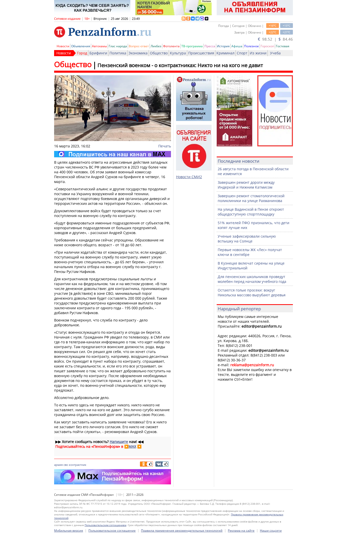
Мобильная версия (68, 530)
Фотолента (171, 46)
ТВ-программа (192, 46)
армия (58, 465)
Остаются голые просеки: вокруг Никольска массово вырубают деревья (252, 292)
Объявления (80, 46)
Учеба (275, 53)
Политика (117, 53)
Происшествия (201, 53)
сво (66, 465)
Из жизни (258, 53)
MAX (132, 446)
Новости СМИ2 (189, 176)
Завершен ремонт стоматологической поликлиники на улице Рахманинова (251, 198)
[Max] (112, 154)
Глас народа (118, 46)
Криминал (225, 53)
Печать (164, 146)
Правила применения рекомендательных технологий (182, 530)
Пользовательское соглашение (112, 530)
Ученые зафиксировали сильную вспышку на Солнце (247, 238)
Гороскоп (267, 46)
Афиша (236, 46)
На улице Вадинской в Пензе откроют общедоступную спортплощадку (251, 212)
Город (82, 53)
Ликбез (156, 46)
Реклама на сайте (241, 530)
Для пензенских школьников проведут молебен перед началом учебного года (252, 279)
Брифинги (98, 53)
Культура (178, 53)
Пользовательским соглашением (105, 525)
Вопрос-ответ (139, 46)
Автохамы (99, 46)
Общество (159, 53)
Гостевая (282, 46)
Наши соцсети (271, 530)
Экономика (138, 53)
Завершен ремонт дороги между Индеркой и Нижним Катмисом (246, 185)
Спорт (242, 53)
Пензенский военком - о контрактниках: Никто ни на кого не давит (180, 65)
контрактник (77, 465)
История (223, 46)
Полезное (251, 46)
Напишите (119, 441)
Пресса (209, 46)
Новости (63, 46)
